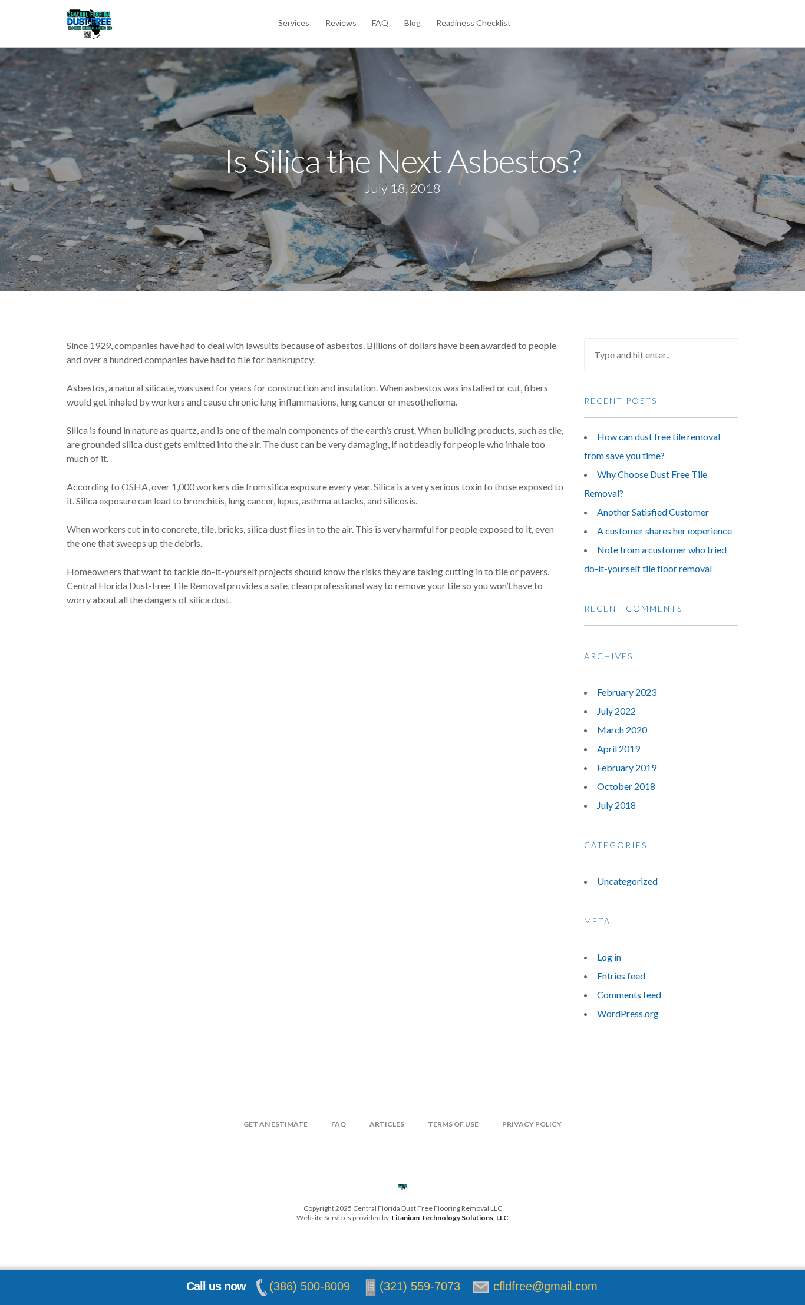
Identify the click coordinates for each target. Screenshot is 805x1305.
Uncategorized (627, 880)
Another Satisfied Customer (653, 511)
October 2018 (626, 786)
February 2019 (626, 767)
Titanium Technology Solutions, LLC (449, 1217)
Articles (386, 1124)
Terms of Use (453, 1124)
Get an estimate (275, 1124)
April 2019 (618, 748)
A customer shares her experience (664, 530)
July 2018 (616, 805)
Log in (609, 956)
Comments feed (629, 994)
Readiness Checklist (473, 23)
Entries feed (621, 975)
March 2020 (622, 729)
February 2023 (626, 692)
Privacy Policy (532, 1124)
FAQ (380, 23)
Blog (412, 23)
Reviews (341, 23)
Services (293, 23)
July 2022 (616, 710)
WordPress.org (628, 1013)
